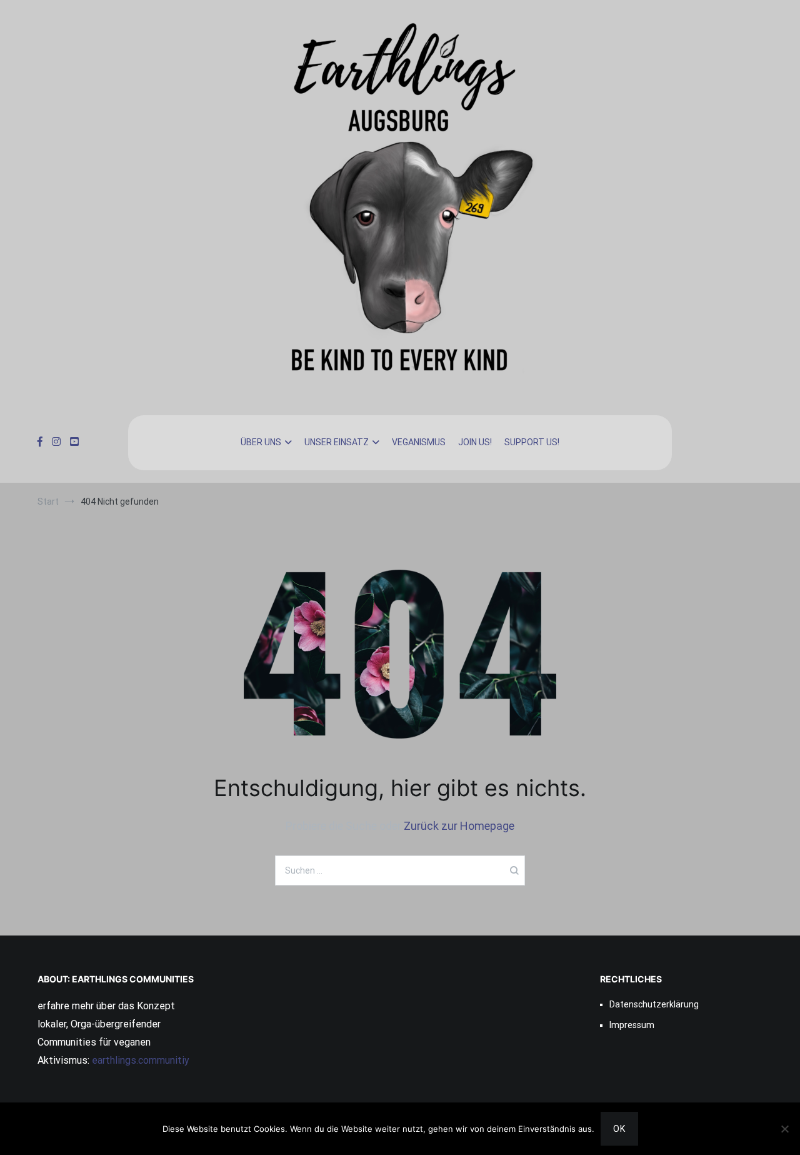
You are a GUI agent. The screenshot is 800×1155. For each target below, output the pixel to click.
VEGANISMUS (419, 442)
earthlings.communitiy (139, 1060)
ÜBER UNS (261, 442)
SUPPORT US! (531, 442)
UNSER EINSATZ (336, 442)
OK (619, 1129)
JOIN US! (475, 442)
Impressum (631, 1025)
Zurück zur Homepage (459, 825)
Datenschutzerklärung (654, 1004)
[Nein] (784, 1128)
